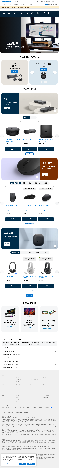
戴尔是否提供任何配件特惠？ (9, 358)
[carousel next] (55, 72)
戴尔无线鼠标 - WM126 (11, 205)
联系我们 (44, 377)
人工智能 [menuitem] (3, 4)
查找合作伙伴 (32, 386)
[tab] (26, 117)
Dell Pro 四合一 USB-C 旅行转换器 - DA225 (46, 140)
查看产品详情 (43, 69)
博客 (44, 386)
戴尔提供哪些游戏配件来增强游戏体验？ (11, 361)
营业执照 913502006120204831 (22, 412)
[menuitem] (9, 4)
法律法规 (23, 410)
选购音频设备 (7, 244)
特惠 (3, 395)
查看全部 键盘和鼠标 (29, 223)
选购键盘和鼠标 (45, 174)
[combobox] (24, 2)
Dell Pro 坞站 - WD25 (28, 139)
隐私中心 (44, 393)
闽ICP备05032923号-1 (37, 410)
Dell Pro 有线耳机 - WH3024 (10, 276)
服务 (3, 393)
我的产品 (17, 381)
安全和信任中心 (46, 395)
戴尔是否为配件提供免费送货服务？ (10, 367)
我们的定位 (18, 386)
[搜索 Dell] (33, 2)
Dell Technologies (5, 405)
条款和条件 (34, 407)
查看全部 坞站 (29, 153)
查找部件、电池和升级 (48, 328)
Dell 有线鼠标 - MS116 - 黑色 (29, 206)
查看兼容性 (14, 108)
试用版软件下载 (46, 397)
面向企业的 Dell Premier (52, 4)
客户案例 (17, 401)
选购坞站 (7, 108)
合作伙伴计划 (32, 393)
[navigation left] (6, 117)
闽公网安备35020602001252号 (8, 412)
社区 (44, 375)
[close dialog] (57, 7)
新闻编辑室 (18, 395)
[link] (43, 1)
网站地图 (4, 375)
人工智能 (4, 386)
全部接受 (30, 463)
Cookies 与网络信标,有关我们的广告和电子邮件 (10, 410)
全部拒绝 (22, 463)
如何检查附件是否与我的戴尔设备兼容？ (11, 354)
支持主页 (31, 375)
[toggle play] (55, 111)
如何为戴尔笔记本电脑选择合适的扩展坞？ (12, 364)
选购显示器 (29, 327)
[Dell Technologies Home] (7, 1)
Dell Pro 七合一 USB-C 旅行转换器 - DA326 (13, 140)
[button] (37, 1)
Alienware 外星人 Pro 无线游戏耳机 (29, 276)
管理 (7, 463)
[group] (44, 72)
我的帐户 (17, 375)
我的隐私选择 (47, 407)
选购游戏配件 (10, 326)
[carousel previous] (32, 72)
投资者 (17, 393)
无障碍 (29, 410)
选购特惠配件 (14, 71)
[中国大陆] (3, 10)
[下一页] (57, 135)
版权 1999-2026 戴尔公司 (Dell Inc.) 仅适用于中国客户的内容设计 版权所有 (15, 407)
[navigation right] (58, 14)
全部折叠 (9, 336)
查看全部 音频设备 (29, 290)
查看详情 (13, 149)
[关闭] (34, 455)
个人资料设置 (18, 379)
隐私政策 (40, 407)
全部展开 (4, 336)
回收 (17, 397)
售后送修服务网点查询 (34, 379)
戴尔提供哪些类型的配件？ (9, 351)
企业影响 (17, 399)
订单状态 (17, 377)
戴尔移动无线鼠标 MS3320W (44, 206)
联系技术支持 (32, 377)
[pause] (41, 82)
